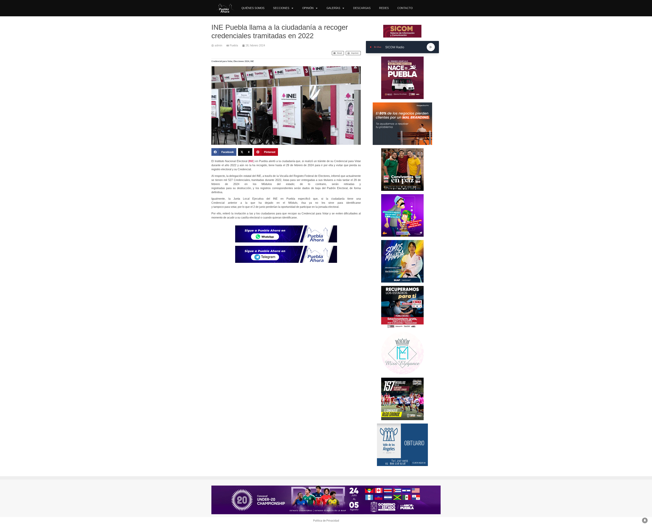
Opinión (308, 8)
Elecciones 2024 (241, 61)
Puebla (234, 45)
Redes (384, 8)
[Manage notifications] (645, 520)
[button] (338, 53)
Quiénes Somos (253, 8)
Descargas (362, 8)
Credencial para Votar (221, 61)
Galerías (333, 8)
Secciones (281, 8)
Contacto (405, 8)
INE (252, 61)
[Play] (431, 47)
